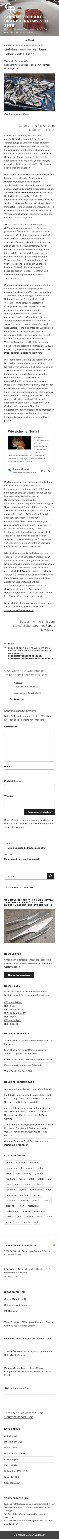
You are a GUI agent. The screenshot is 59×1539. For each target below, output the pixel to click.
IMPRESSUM (10, 1311)
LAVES (34, 606)
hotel (31, 1179)
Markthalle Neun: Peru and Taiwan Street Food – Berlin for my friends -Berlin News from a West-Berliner (28, 1098)
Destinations (10, 1453)
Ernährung (9, 1459)
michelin (24, 1195)
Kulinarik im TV (12, 1471)
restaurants (12, 1211)
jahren (18, 1184)
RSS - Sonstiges (12, 1020)
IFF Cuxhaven (16, 653)
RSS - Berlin (10, 1016)
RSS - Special (11, 1024)
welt (18, 1222)
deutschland (26, 1168)
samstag (25, 1211)
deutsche (33, 1162)
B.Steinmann (10, 1442)
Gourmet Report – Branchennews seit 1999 (26, 21)
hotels (41, 1179)
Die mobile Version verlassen (29, 1534)
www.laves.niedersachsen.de (19, 610)
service (9, 1216)
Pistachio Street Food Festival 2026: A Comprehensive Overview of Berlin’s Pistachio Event (27, 1372)
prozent (10, 1206)
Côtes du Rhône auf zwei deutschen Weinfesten (28, 1059)
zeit (36, 1222)
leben (48, 1189)
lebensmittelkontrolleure (24, 656)
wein (49, 1216)
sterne (29, 1216)
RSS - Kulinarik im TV (15, 1013)
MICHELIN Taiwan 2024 (28, 1102)
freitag (27, 1173)
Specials (8, 1483)
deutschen (11, 1168)
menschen (11, 1195)
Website (8, 796)
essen (9, 1173)
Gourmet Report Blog (18, 1417)
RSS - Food (9, 1006)
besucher (20, 1162)
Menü (31, 40)
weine (9, 1222)
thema (40, 1216)
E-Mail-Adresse (13, 781)
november (11, 1200)
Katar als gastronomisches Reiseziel (22, 1065)
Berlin (7, 1447)
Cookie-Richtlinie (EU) (15, 1299)
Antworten (19, 699)
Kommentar (11, 726)
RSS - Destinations (13, 1009)
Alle (6, 1436)
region (20, 1206)
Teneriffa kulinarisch (20, 1245)
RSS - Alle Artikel (13, 1002)
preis (34, 1200)
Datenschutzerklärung (15, 1305)
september (39, 1211)
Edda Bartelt (16, 648)
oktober (24, 1200)
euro (18, 1173)
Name (8, 766)
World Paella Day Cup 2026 (18, 1071)
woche (27, 1222)
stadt (19, 1216)
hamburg (10, 1179)
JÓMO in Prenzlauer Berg (16, 1388)
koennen (10, 1189)
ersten (40, 1168)
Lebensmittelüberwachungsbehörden (30, 659)
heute (22, 1179)
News (7, 1477)
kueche (22, 1189)
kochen (37, 1184)
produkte (45, 1200)
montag (37, 1195)
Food (11, 644)
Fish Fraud (31, 648)
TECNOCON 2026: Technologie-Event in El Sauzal (27, 1251)
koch (27, 1184)
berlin (9, 1162)
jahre (8, 1184)
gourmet (39, 1173)
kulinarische (36, 1189)
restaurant (33, 1206)
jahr (50, 1179)
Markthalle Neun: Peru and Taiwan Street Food (27, 1338)
